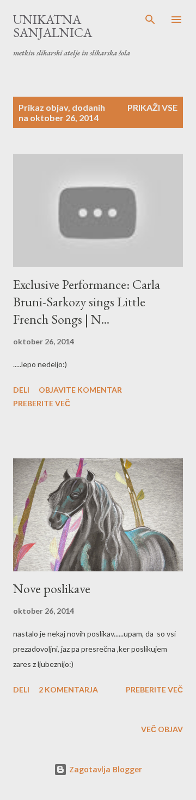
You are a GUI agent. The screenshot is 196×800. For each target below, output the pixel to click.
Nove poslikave (51, 588)
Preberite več (41, 403)
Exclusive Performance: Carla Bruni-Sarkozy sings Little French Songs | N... (86, 301)
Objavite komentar (80, 389)
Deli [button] (21, 389)
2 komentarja (68, 689)
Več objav (162, 729)
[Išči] (150, 19)
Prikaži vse (152, 107)
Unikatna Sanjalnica (52, 26)
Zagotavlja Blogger (104, 769)
